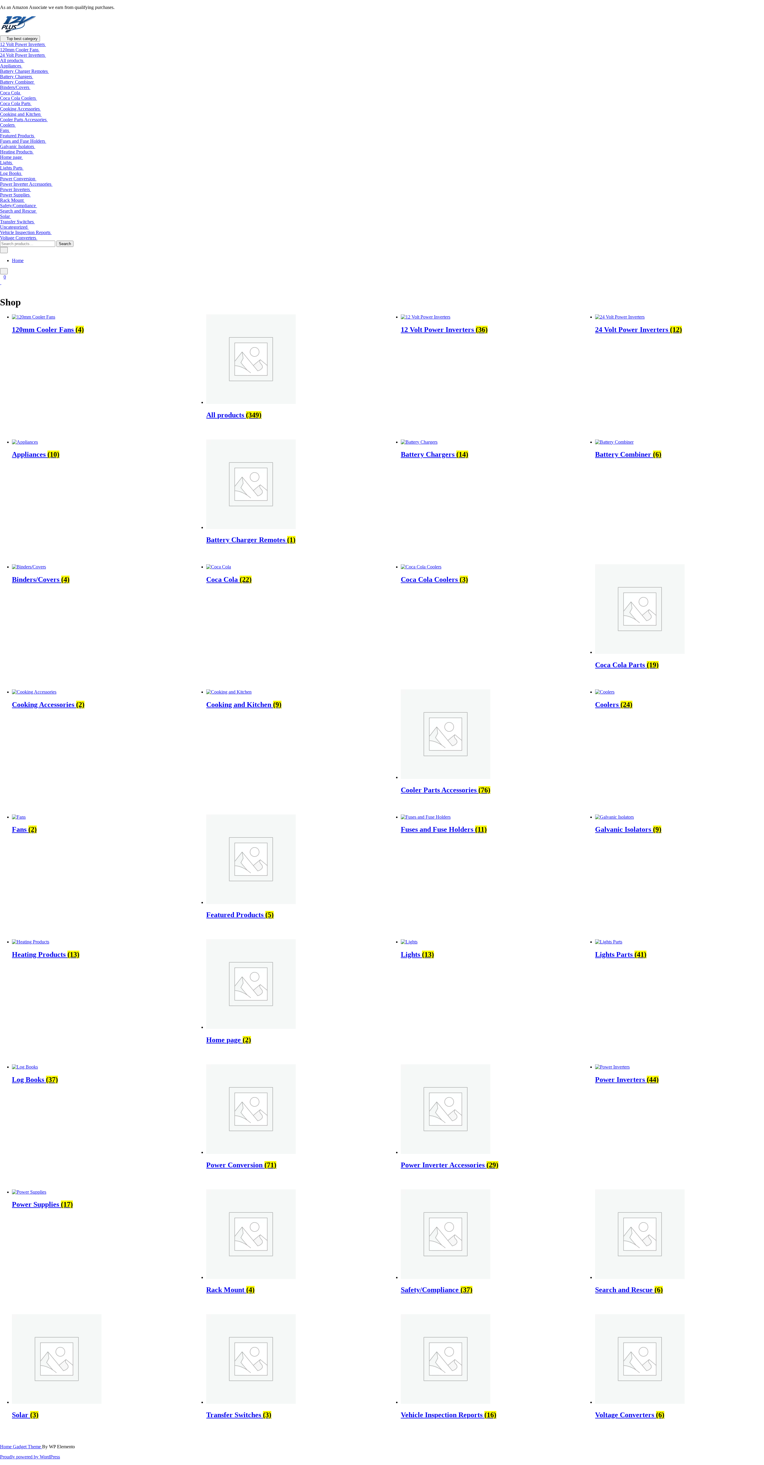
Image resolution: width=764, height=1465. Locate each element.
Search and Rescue (18, 210)
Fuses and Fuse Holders (23, 141)
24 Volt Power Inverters (23, 55)
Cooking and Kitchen (21, 114)
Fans (5, 130)
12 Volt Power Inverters (23, 44)
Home (18, 260)
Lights (6, 162)
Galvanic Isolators (17, 146)
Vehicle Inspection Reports (26, 232)
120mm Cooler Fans (20, 49)
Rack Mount (12, 200)
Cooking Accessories (20, 108)
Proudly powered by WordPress (30, 1456)
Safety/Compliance (18, 205)
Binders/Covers (15, 87)
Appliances (11, 65)
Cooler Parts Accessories (24, 119)
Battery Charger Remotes (24, 71)
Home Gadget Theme (21, 1446)
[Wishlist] (0, 282)
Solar (5, 216)
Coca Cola (10, 92)
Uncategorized (14, 227)
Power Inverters (15, 189)
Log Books (11, 173)
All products (12, 60)
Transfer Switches (17, 221)
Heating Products (17, 151)
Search (65, 244)
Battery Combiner (17, 81)
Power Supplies (15, 194)
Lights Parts (12, 167)
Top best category (21, 38)
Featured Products (17, 135)
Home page (11, 157)
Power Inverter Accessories (26, 184)
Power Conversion (18, 178)
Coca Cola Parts (16, 103)
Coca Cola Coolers (18, 98)
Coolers (8, 124)
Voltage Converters (18, 237)
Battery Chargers (16, 76)
